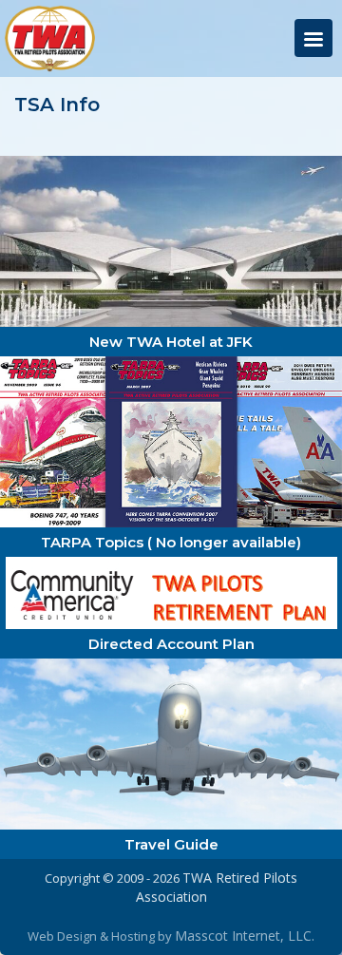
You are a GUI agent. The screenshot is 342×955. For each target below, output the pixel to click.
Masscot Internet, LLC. (244, 935)
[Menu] (313, 38)
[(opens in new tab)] (171, 240)
